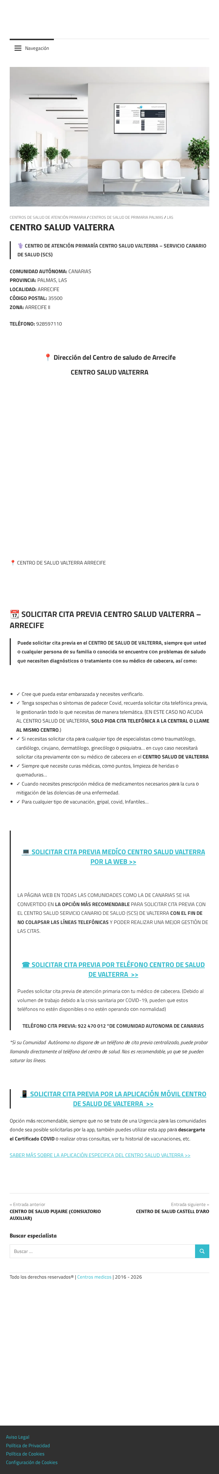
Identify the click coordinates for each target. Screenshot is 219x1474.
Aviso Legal (17, 1437)
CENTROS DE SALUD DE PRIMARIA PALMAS (126, 217)
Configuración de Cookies (32, 1462)
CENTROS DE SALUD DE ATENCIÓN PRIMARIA (48, 217)
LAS (170, 217)
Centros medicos (94, 1277)
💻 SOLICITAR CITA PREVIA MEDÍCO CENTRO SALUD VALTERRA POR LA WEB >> (113, 856)
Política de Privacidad (28, 1445)
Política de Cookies (25, 1453)
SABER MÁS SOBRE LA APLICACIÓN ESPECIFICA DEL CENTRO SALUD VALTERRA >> (100, 1155)
